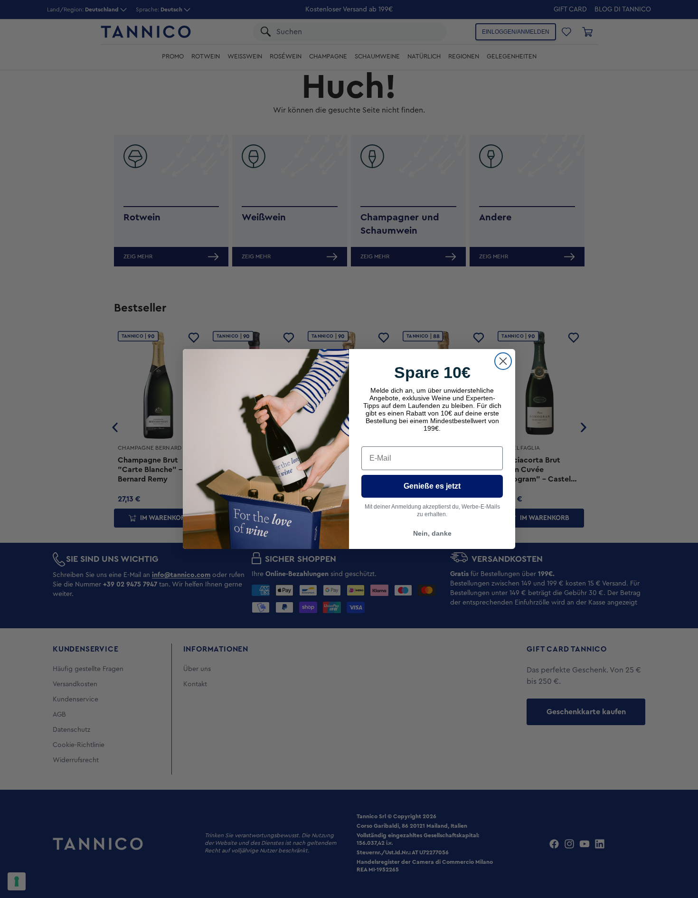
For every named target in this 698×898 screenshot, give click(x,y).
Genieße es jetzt (432, 486)
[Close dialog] (503, 361)
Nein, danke (432, 533)
